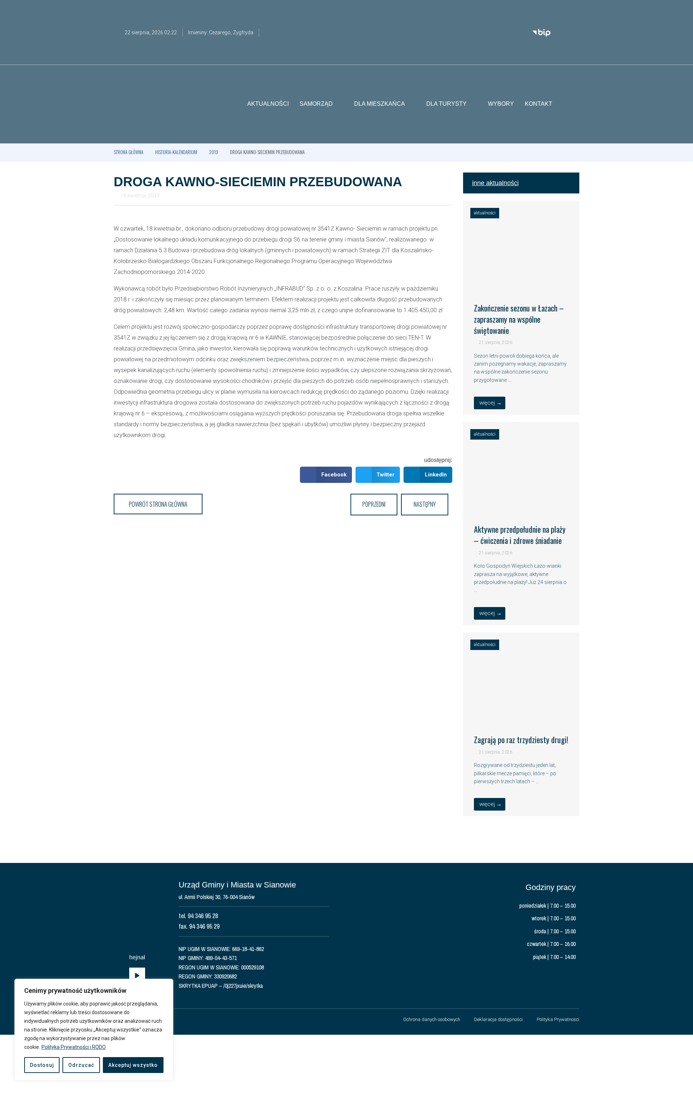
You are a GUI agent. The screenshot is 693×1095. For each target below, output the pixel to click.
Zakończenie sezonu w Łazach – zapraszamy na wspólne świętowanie (519, 319)
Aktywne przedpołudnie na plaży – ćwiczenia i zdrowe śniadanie (520, 534)
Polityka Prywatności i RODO (74, 1047)
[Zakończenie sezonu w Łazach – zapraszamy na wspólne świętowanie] (521, 282)
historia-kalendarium (176, 152)
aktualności (485, 212)
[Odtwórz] (137, 976)
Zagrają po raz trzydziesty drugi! (521, 739)
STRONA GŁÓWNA (128, 152)
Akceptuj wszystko (133, 1065)
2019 (213, 152)
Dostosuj (42, 1065)
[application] (137, 976)
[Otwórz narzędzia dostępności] (573, 10)
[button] (573, 104)
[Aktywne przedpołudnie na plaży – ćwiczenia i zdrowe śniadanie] (521, 503)
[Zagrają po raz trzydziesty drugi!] (521, 714)
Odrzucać (81, 1065)
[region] (93, 1030)
